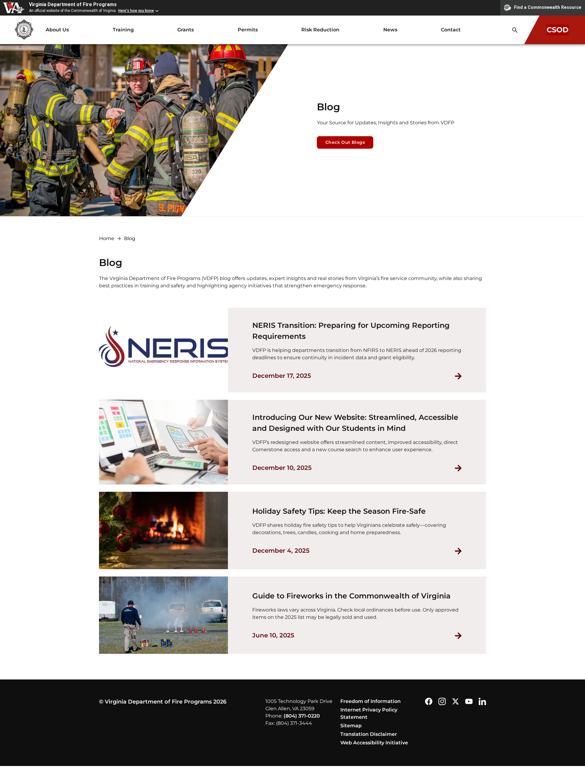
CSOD (558, 29)
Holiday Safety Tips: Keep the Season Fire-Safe (339, 511)
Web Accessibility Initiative (374, 743)
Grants (185, 30)
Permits (248, 30)
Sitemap (351, 726)
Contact (451, 30)
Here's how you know (136, 11)
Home (106, 238)
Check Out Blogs (345, 142)
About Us (57, 30)
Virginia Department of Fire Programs (73, 4)
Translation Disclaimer (368, 734)
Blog (129, 238)
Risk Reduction (320, 30)
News (390, 30)
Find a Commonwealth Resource (547, 7)
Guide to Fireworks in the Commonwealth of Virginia (351, 595)
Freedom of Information (370, 701)
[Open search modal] (514, 30)
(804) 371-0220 (302, 716)
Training (123, 30)
